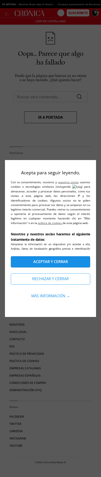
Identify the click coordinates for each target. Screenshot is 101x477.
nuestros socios (68, 182)
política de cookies (50, 223)
